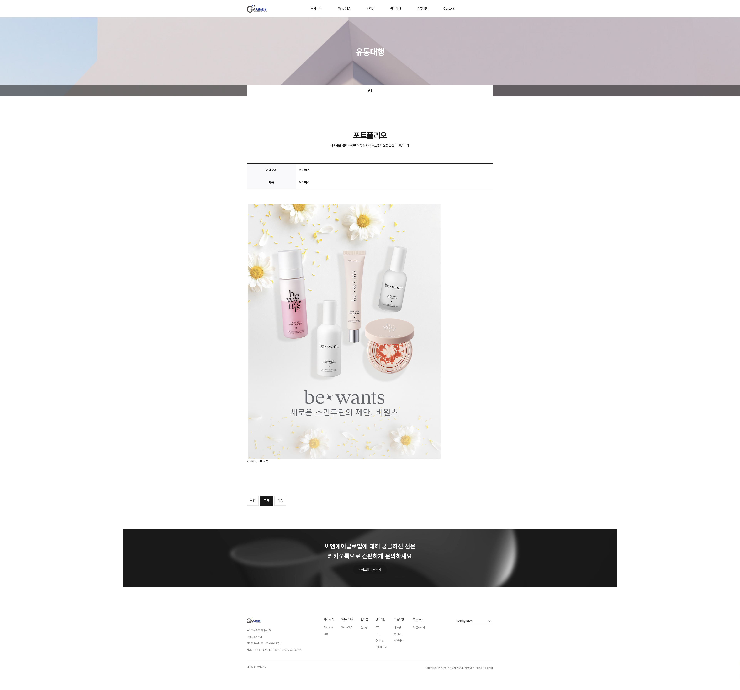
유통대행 (422, 8)
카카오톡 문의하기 (370, 570)
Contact (448, 8)
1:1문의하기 (419, 627)
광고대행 (395, 8)
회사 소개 (316, 8)
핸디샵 (370, 8)
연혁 (326, 634)
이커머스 (398, 634)
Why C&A (344, 8)
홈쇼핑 (397, 627)
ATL (378, 627)
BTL (378, 634)
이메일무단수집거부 (257, 666)
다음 (280, 501)
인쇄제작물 (381, 647)
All (370, 91)
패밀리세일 (399, 640)
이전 (252, 501)
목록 (266, 501)
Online (379, 640)
